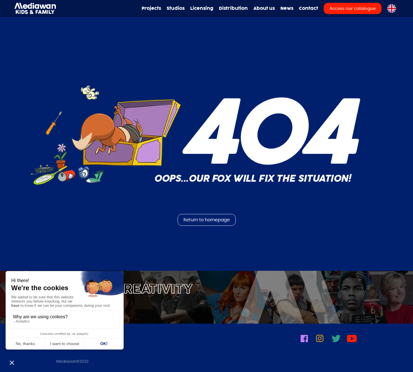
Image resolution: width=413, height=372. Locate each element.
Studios (176, 8)
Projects (151, 8)
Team (266, 32)
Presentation (266, 24)
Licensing (201, 8)
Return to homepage (206, 220)
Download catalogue (354, 32)
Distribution (233, 8)
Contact (308, 8)
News (286, 8)
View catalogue (355, 24)
